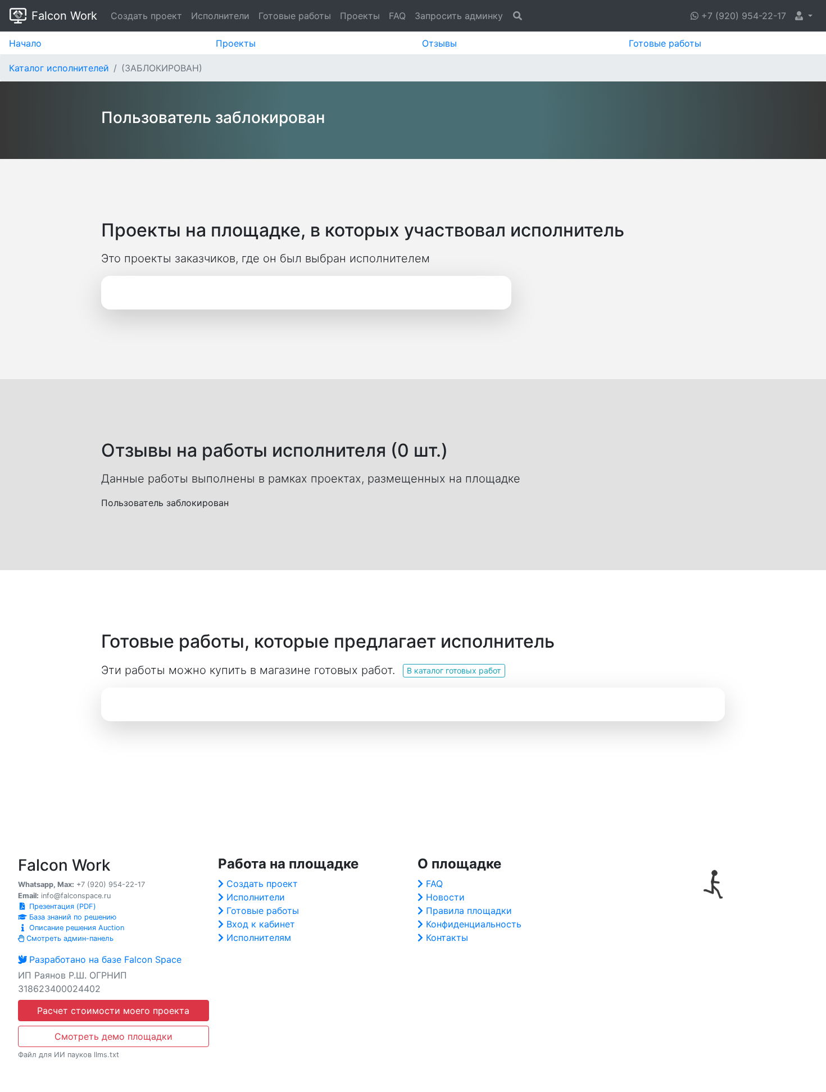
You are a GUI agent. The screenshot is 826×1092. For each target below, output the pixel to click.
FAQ (397, 15)
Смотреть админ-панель (69, 938)
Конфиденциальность (473, 924)
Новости (445, 897)
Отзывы (439, 43)
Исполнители (220, 15)
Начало (25, 43)
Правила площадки (469, 910)
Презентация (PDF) (61, 906)
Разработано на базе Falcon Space (105, 959)
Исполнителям (258, 937)
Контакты (447, 937)
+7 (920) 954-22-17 (742, 15)
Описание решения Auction (75, 927)
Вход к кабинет (260, 924)
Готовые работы (294, 15)
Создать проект (146, 15)
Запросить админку (459, 15)
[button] (804, 15)
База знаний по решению (71, 917)
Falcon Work (64, 15)
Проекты (360, 15)
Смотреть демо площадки (114, 1036)
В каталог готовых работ (454, 670)
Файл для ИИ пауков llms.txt (68, 1054)
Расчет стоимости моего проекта (113, 1010)
